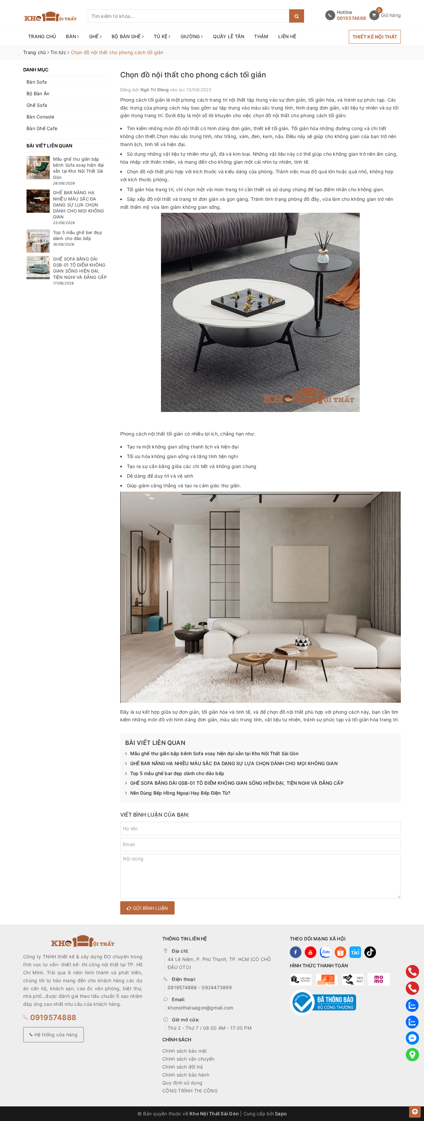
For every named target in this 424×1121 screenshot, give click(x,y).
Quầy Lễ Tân (228, 36)
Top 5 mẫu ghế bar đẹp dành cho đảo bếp (177, 773)
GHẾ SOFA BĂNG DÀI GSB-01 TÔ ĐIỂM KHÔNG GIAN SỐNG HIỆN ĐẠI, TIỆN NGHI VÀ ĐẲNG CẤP (237, 783)
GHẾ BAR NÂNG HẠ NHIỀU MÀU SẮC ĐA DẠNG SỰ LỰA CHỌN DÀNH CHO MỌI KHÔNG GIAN (234, 763)
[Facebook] (412, 1038)
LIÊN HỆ (287, 36)
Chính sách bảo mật (184, 1051)
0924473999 (217, 987)
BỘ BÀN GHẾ (127, 36)
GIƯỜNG (191, 36)
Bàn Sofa (36, 82)
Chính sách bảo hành (185, 1075)
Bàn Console (40, 117)
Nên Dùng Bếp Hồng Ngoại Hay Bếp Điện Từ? (180, 793)
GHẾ (94, 36)
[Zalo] (412, 1004)
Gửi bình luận (150, 908)
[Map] (412, 1054)
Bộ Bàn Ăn (37, 93)
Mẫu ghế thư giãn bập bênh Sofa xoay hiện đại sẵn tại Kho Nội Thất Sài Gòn (214, 753)
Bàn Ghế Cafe (41, 128)
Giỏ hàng (391, 15)
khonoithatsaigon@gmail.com (201, 1007)
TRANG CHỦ (42, 36)
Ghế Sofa (36, 105)
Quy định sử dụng (182, 1082)
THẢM (261, 36)
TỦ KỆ (161, 36)
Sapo (281, 1113)
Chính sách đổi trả (182, 1067)
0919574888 (351, 18)
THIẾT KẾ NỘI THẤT (374, 37)
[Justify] (296, 16)
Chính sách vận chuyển (188, 1059)
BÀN (71, 36)
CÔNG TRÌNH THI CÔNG (190, 1090)
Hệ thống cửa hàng (55, 1034)
